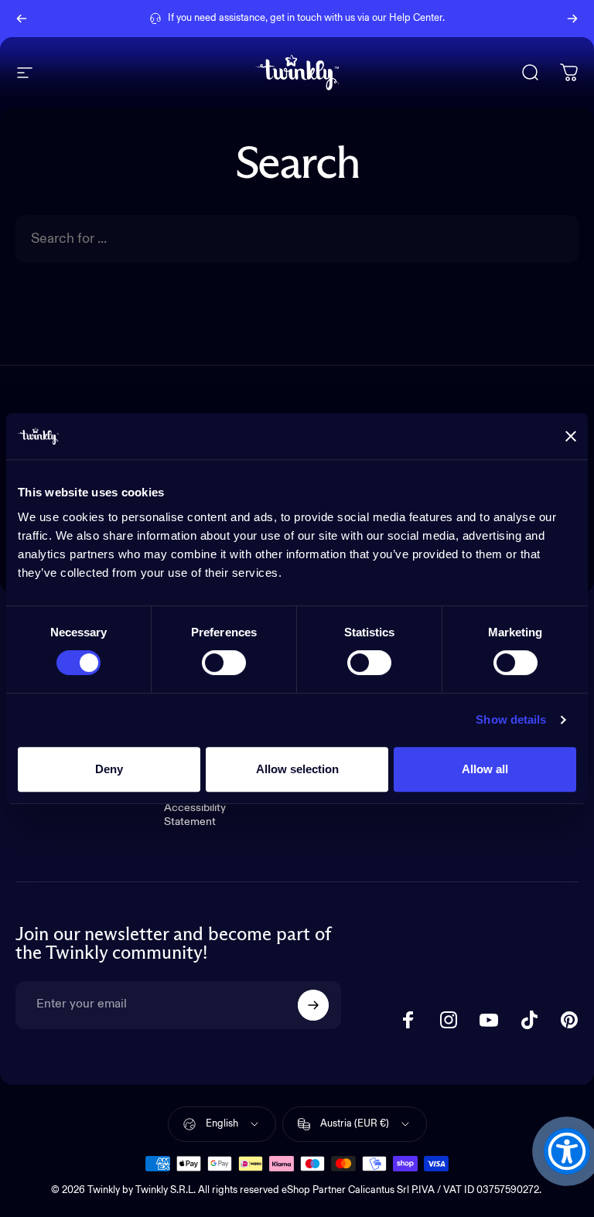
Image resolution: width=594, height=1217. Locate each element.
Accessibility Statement (195, 815)
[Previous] (22, 18)
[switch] (224, 662)
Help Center (415, 18)
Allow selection (297, 769)
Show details (511, 719)
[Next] (572, 18)
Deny (109, 769)
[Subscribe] (313, 1005)
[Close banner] (570, 436)
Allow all (485, 769)
